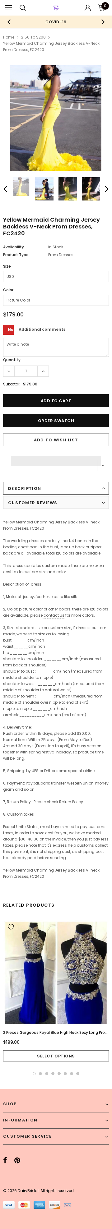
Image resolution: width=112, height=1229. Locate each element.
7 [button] (71, 1073)
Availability (13, 247)
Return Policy (71, 801)
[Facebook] (5, 1160)
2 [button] (40, 1073)
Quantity (12, 359)
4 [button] (52, 1073)
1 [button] (34, 1073)
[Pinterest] (17, 1160)
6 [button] (65, 1073)
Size (7, 266)
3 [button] (46, 1073)
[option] (56, 22)
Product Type (16, 254)
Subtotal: (11, 384)
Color (8, 289)
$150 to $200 (33, 37)
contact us (54, 615)
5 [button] (59, 1073)
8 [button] (77, 1073)
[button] (56, 459)
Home (8, 37)
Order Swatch (56, 421)
